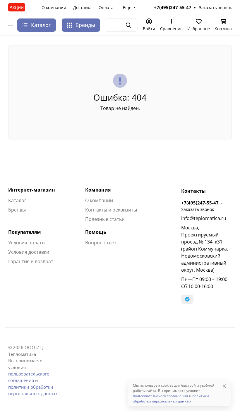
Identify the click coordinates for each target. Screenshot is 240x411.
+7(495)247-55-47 (172, 7)
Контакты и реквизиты (111, 210)
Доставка (82, 7)
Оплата (106, 7)
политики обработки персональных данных (171, 398)
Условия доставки (28, 252)
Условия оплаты (26, 242)
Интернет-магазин (31, 189)
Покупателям (24, 232)
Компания (98, 189)
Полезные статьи (105, 219)
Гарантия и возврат (30, 261)
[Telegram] (187, 299)
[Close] (224, 386)
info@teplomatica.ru (203, 218)
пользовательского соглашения (160, 395)
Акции (17, 7)
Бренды (85, 24)
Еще (127, 7)
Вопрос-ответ (100, 242)
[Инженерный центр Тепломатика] (10, 25)
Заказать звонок (215, 7)
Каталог (17, 200)
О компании (54, 7)
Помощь (95, 232)
